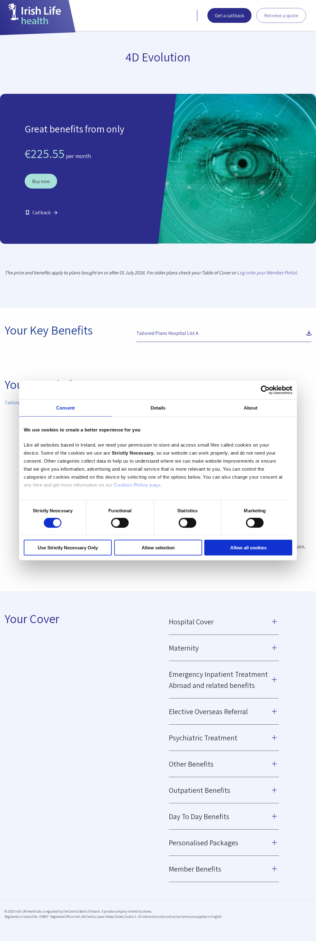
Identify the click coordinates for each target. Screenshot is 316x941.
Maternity (184, 648)
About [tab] (250, 407)
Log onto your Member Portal (267, 272)
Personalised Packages (203, 842)
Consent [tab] (65, 407)
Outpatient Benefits (199, 790)
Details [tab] (158, 407)
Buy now (41, 181)
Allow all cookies (248, 547)
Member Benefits (195, 869)
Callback (41, 213)
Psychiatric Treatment (203, 738)
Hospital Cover (191, 622)
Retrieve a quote (281, 15)
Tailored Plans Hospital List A (167, 333)
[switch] (120, 523)
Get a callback (229, 15)
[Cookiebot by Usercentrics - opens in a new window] (265, 389)
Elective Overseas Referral (208, 711)
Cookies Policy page (137, 485)
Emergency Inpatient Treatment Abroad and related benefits (218, 679)
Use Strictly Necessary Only (68, 547)
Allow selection (158, 547)
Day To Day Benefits (199, 816)
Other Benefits (191, 764)
